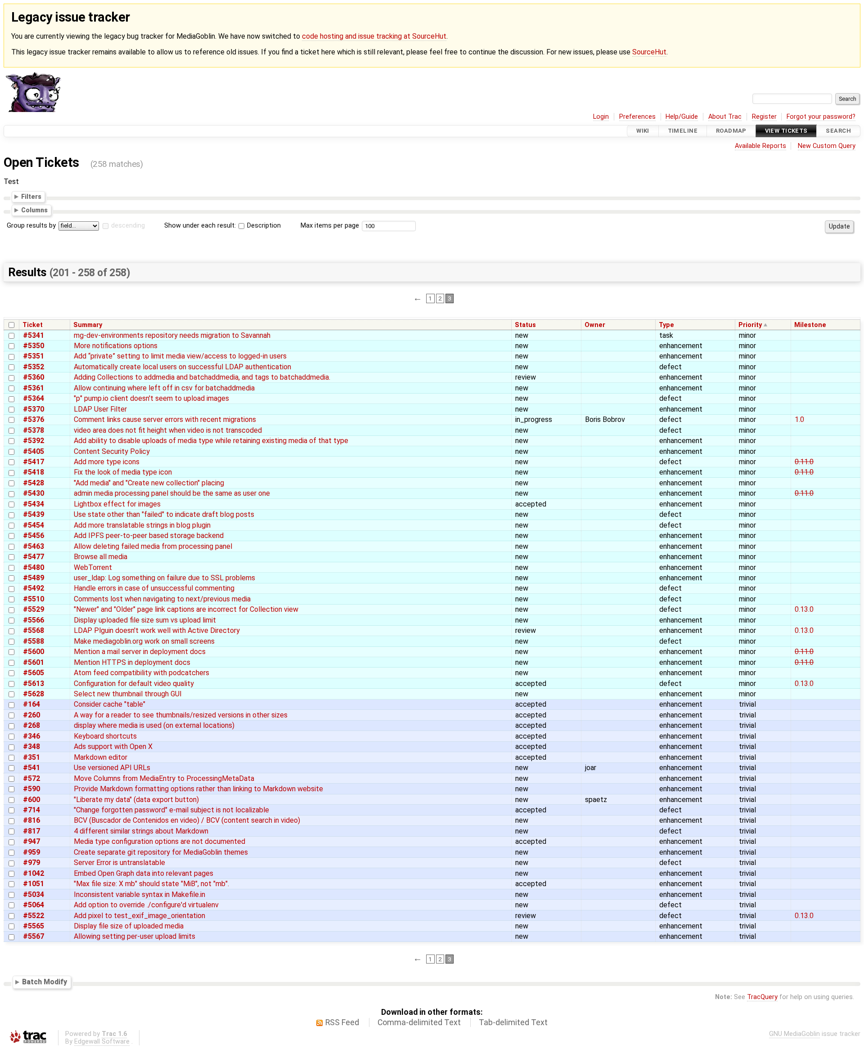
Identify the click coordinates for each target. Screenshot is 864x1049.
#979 (31, 862)
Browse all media (100, 556)
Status (525, 325)
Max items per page (330, 225)
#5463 (33, 546)
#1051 (33, 883)
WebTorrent (93, 567)
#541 (31, 767)
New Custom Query (826, 146)
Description (263, 225)
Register (764, 117)
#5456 (33, 535)
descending (128, 225)
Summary (87, 325)
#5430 (33, 493)
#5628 (33, 694)
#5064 (33, 905)
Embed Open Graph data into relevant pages (143, 873)
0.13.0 (804, 609)
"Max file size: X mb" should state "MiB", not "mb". (151, 883)
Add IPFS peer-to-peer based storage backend (149, 535)
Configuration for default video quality (134, 683)
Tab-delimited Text (513, 1022)
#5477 (33, 556)
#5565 (33, 926)
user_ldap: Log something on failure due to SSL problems (164, 578)
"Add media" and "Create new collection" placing (149, 483)
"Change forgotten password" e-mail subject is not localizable (171, 810)
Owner (595, 325)
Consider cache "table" (109, 704)
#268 (31, 725)
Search (838, 131)
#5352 (33, 367)
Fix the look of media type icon (123, 472)
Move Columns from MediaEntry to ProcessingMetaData (164, 778)
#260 (31, 715)
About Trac (725, 117)
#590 (31, 789)
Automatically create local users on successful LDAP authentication (182, 367)
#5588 (33, 641)
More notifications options (116, 345)
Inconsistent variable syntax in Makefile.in (139, 894)
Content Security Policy (112, 451)
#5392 (33, 440)
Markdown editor (100, 757)
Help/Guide (682, 117)
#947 (31, 841)
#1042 (33, 873)
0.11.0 (804, 461)
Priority (750, 325)
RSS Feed (342, 1022)
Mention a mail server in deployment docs (140, 651)
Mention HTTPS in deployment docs (132, 662)
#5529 (33, 609)
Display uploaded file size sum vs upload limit (145, 620)
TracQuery (762, 997)
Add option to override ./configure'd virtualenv (146, 905)
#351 (31, 757)
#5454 (33, 525)
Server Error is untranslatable (119, 862)
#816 (31, 820)
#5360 (33, 377)
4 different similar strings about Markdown (141, 831)
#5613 (33, 683)
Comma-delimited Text (419, 1022)
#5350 (33, 345)
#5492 (33, 588)
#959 (31, 852)
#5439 (33, 514)
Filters (31, 196)
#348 (31, 746)
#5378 (33, 430)
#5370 (33, 409)
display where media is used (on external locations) (154, 725)
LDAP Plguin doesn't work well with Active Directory (157, 630)
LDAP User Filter (100, 409)
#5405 (33, 451)
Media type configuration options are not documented (159, 841)
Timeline (683, 131)
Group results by (31, 225)
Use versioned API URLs (112, 767)
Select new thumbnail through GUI (128, 694)
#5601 (33, 662)
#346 (31, 736)
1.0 (799, 419)
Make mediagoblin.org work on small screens (144, 641)
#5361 (33, 388)
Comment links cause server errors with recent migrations (165, 419)
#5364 (33, 398)
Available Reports (760, 146)
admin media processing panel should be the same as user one (172, 493)
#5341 (33, 335)
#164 (31, 704)
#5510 (33, 599)
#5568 (33, 630)
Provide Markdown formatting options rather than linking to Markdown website (198, 789)
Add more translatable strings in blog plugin (142, 525)
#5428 (33, 483)
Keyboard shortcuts (105, 736)
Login (601, 117)
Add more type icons (107, 461)
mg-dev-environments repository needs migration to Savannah (172, 335)
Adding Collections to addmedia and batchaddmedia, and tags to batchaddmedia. (202, 377)
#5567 (33, 936)
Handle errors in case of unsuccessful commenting (154, 588)
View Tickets (786, 131)
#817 (31, 831)
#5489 (33, 578)
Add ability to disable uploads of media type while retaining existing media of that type (211, 440)
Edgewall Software (102, 1041)
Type (666, 325)
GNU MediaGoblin (794, 1034)
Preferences (637, 117)
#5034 (33, 894)
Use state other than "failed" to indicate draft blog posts (164, 514)
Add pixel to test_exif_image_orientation (139, 915)
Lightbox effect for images (117, 504)
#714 (31, 810)
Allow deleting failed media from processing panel (153, 546)
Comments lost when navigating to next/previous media (162, 599)
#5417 (33, 461)
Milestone (810, 325)
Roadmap (731, 131)
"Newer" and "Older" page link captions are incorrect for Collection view (186, 609)
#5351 (33, 356)
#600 (31, 799)
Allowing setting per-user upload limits (134, 936)
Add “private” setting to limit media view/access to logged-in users (180, 356)
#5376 (33, 419)
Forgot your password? (821, 117)
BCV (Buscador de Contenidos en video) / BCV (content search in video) (187, 820)
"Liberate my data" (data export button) (136, 799)
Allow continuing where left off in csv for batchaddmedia (164, 388)
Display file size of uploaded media (129, 926)
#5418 (33, 472)
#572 (31, 778)
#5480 (33, 567)
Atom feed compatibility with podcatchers (141, 672)
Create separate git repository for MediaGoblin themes (161, 852)
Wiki (642, 131)
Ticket (32, 325)
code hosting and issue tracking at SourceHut (374, 36)
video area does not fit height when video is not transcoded (168, 430)
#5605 (33, 672)
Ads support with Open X (113, 746)
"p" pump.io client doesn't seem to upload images (151, 398)
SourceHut (649, 52)
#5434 (33, 504)
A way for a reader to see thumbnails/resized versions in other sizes (181, 715)
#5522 (33, 915)
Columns (34, 210)
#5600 (33, 651)
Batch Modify (44, 981)
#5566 (33, 620)
